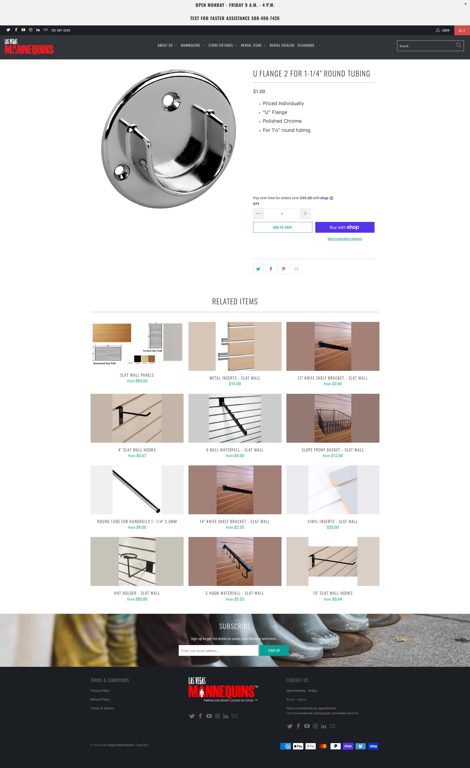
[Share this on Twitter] (258, 269)
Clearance (306, 45)
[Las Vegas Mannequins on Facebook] (15, 30)
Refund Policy (100, 699)
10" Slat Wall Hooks (332, 561)
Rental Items (252, 45)
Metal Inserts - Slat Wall (235, 346)
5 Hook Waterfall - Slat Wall (235, 561)
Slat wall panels (137, 345)
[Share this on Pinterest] (284, 269)
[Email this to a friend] (296, 269)
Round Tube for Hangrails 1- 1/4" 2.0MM (137, 489)
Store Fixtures (221, 45)
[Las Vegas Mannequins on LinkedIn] (38, 30)
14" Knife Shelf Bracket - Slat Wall (235, 489)
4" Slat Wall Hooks (137, 418)
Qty (256, 204)
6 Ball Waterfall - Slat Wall (235, 418)
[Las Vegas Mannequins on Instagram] (30, 30)
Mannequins (191, 45)
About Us (166, 45)
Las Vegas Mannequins (117, 745)
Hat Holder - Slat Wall (137, 561)
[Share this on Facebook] (271, 269)
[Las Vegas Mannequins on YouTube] (23, 30)
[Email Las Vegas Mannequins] (45, 30)
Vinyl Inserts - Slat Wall (332, 489)
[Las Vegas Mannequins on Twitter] (8, 30)
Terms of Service (102, 708)
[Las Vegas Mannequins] (40, 47)
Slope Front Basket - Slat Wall (332, 418)
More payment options (345, 239)
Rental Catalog (282, 45)
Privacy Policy (100, 690)
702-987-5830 (60, 30)
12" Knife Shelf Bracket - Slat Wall (332, 346)
